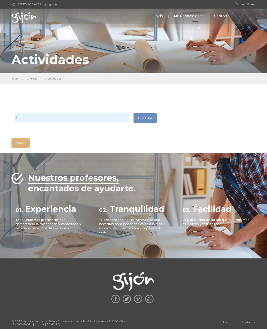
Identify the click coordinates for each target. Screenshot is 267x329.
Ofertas (32, 78)
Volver (20, 143)
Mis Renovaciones (188, 16)
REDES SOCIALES (29, 4)
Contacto (222, 16)
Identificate (247, 4)
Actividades (53, 78)
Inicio (158, 16)
